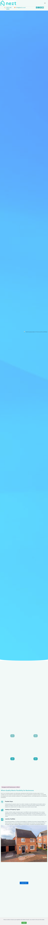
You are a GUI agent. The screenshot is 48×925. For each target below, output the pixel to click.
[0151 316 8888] (5, 7)
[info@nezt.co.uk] (15, 7)
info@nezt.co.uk (20, 7)
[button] (45, 3)
